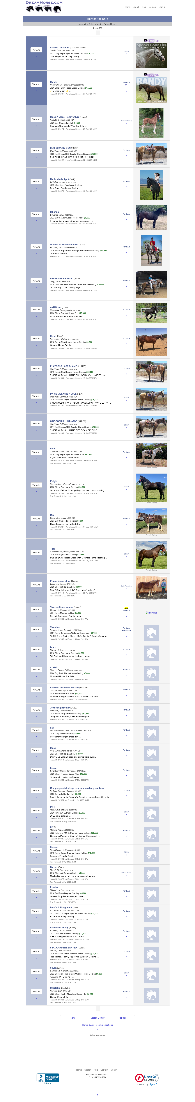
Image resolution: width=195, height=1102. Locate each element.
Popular (122, 1017)
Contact (152, 6)
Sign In (162, 6)
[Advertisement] (99, 1045)
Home (127, 6)
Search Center (97, 1017)
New (73, 1017)
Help (144, 6)
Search (136, 6)
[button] (147, 1079)
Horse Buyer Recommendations (97, 1025)
